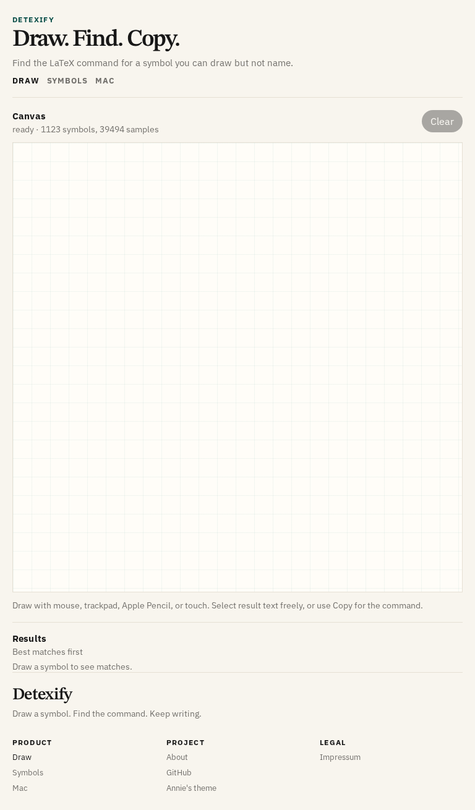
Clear (442, 121)
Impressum (340, 757)
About (177, 757)
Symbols (67, 80)
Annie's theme (191, 788)
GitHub (179, 772)
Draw (26, 80)
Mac (104, 80)
